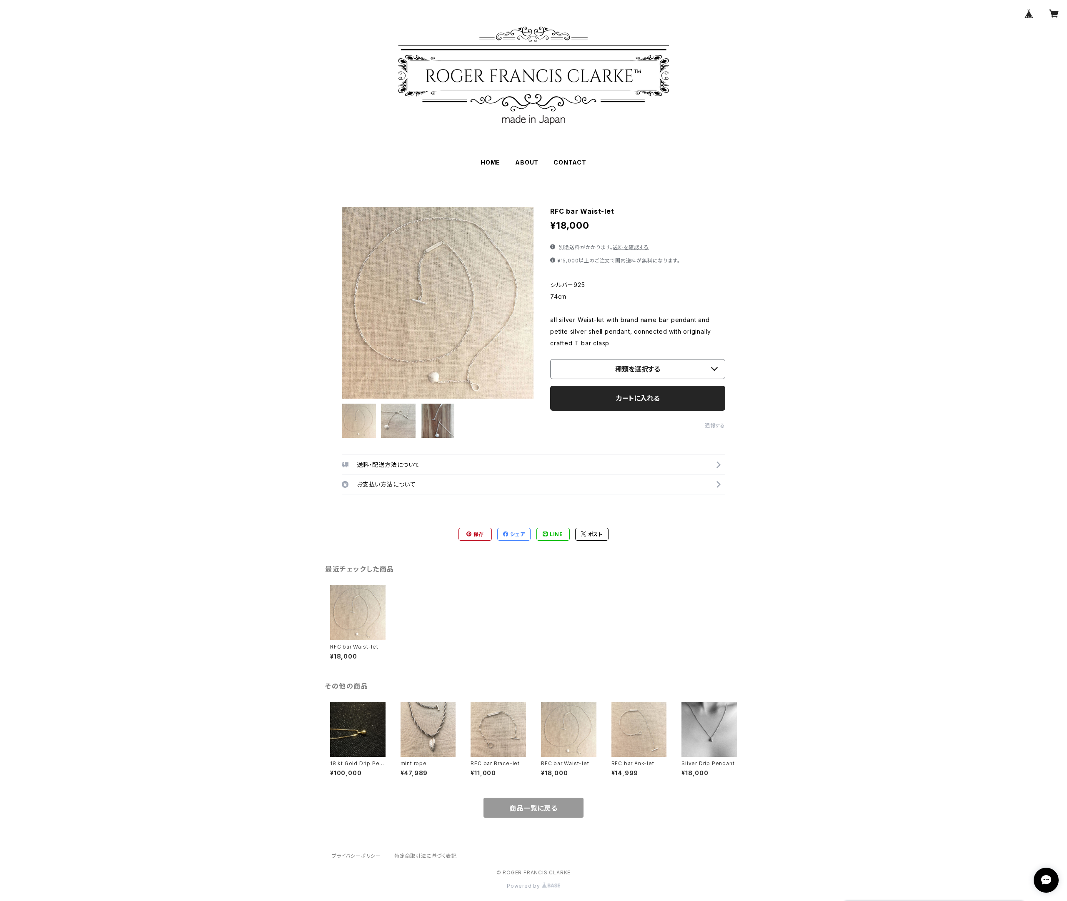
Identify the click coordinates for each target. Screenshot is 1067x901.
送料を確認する (631, 247)
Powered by (524, 886)
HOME (490, 162)
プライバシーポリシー (356, 856)
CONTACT (570, 162)
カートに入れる (638, 398)
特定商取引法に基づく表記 (425, 856)
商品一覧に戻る (533, 808)
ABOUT (527, 162)
